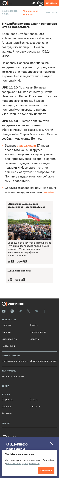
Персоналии (9, 346)
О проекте (7, 399)
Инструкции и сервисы (15, 361)
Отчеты (34, 399)
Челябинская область (30, 12)
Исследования (38, 332)
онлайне (48, 192)
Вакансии (7, 413)
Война (5, 386)
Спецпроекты (9, 339)
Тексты (34, 325)
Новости (51, 12)
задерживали (26, 146)
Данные (6, 332)
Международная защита (43, 361)
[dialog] (29, 463)
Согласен (46, 470)
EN (40, 3)
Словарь (6, 406)
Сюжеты (34, 339)
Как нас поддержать (13, 376)
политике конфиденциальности (22, 463)
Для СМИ (35, 406)
